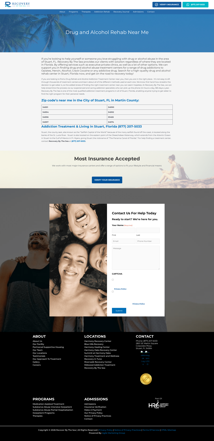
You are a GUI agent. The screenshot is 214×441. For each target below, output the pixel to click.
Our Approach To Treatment (47, 359)
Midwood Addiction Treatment (99, 365)
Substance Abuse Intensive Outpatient (52, 407)
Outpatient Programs (43, 413)
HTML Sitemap (168, 430)
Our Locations (40, 353)
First (114, 235)
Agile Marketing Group (113, 433)
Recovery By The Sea (94, 368)
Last (138, 235)
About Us (37, 341)
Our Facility (38, 344)
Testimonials (39, 356)
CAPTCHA (117, 274)
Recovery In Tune (93, 359)
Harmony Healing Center (97, 347)
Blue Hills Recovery (93, 344)
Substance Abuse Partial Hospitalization (53, 410)
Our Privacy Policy (93, 413)
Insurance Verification (95, 407)
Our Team (38, 350)
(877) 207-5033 (78, 141)
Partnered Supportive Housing (48, 347)
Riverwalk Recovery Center (98, 362)
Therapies (37, 416)
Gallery (36, 362)
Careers (37, 365)
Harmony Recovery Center (97, 341)
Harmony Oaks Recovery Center (100, 350)
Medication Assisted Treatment (48, 404)
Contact (88, 419)
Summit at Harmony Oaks (97, 353)
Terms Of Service (151, 430)
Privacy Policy (106, 430)
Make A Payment (93, 410)
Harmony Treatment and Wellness (101, 356)
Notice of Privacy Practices (97, 416)
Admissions (90, 404)
